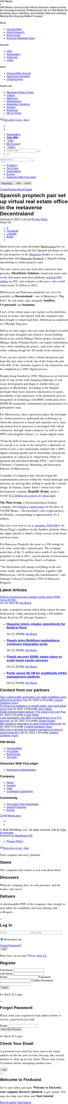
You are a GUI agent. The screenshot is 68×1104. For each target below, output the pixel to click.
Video (10, 60)
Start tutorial (24, 1102)
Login (10, 140)
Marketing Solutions (18, 104)
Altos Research (16, 32)
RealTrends (13, 35)
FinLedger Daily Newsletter (23, 804)
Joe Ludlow (45, 709)
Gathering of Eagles (18, 76)
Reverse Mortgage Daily (21, 38)
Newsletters (13, 54)
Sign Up (42, 955)
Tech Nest (12, 168)
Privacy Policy (15, 841)
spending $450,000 (46, 525)
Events (11, 174)
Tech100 (12, 757)
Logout (11, 147)
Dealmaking (14, 171)
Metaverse (35, 254)
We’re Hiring (14, 113)
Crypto (4, 189)
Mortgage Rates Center (20, 92)
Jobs (9, 788)
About (10, 782)
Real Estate (25, 189)
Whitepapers (14, 101)
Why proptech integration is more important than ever (31, 723)
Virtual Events (15, 79)
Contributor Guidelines (20, 791)
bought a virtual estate (31, 507)
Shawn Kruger (46, 720)
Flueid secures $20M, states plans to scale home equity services (34, 658)
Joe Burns (25, 603)
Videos (11, 95)
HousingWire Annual (19, 73)
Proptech (12, 165)
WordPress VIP (24, 835)
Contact (11, 785)
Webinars (12, 98)
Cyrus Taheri (31, 714)
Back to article (8, 1102)
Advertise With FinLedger (21, 177)
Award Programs (16, 807)
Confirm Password (42, 980)
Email (3, 977)
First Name (6, 970)
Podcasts (12, 57)
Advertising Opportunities (21, 769)
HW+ (10, 51)
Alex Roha (41, 219)
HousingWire (14, 29)
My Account (13, 143)
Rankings (12, 110)
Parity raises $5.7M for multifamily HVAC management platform (37, 674)
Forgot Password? (10, 945)
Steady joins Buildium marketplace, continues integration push (33, 642)
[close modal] (1, 918)
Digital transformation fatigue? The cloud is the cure (30, 711)
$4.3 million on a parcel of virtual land (32, 495)
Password (44, 977)
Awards (11, 107)
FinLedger (13, 751)
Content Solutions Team (38, 726)
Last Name (6, 973)
